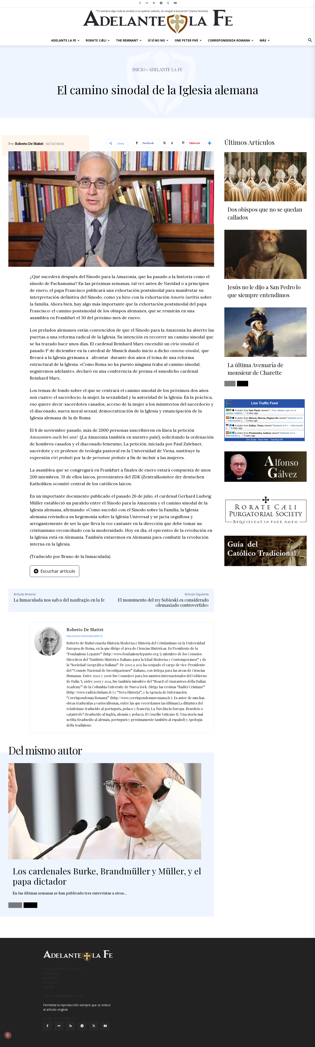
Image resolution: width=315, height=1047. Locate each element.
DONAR (48, 987)
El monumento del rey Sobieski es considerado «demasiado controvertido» (163, 602)
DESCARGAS (51, 973)
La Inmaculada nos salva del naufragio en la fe (59, 600)
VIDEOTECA (51, 978)
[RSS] (154, 3)
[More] (209, 143)
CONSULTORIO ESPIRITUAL (62, 969)
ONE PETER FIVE (186, 40)
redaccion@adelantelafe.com (63, 996)
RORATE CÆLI (96, 40)
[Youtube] (175, 3)
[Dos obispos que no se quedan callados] (265, 176)
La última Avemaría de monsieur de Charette (255, 368)
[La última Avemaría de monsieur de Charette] (265, 332)
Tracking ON (276, 439)
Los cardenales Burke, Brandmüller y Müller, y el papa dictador (107, 876)
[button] (310, 41)
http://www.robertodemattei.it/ (84, 636)
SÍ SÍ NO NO (156, 40)
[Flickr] (147, 3)
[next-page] (30, 905)
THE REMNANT (127, 40)
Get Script (251, 439)
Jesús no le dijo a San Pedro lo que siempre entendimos (264, 290)
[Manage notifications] (7, 1035)
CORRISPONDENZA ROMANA (229, 40)
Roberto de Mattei (29, 143)
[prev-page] (15, 905)
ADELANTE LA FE (63, 40)
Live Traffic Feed (264, 403)
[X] (168, 3)
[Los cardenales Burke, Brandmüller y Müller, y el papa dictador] (104, 811)
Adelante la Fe (166, 69)
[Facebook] (140, 3)
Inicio (139, 69)
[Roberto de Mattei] (48, 678)
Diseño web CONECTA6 (59, 1018)
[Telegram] (161, 3)
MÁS (263, 40)
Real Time (263, 439)
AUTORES (50, 982)
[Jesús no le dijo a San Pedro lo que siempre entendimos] (265, 254)
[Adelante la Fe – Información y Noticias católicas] (157, 22)
